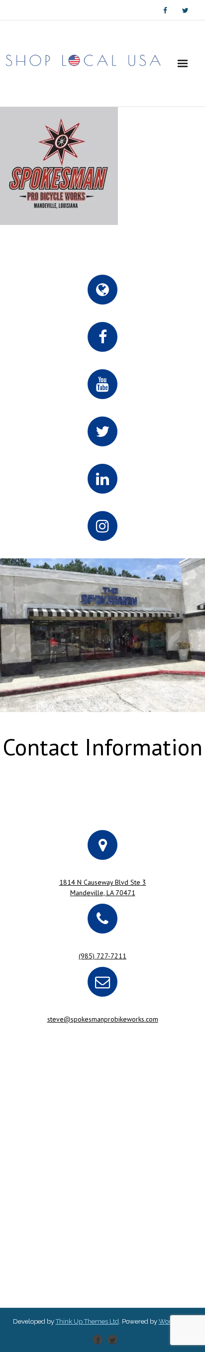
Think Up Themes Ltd (87, 1321)
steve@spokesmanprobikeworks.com (102, 1019)
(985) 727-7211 (102, 955)
